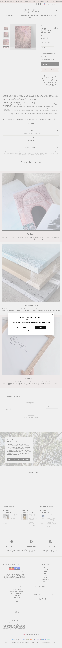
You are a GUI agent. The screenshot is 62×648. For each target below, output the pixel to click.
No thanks (31, 331)
